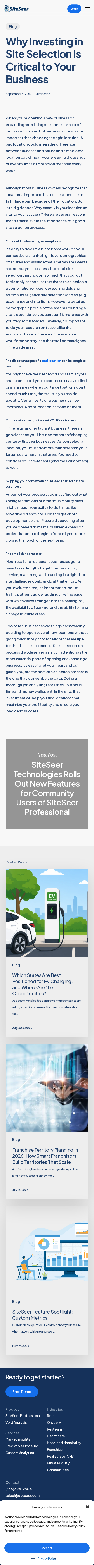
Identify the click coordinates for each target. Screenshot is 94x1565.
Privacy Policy (47, 1558)
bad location (51, 361)
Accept (47, 1548)
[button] (87, 1507)
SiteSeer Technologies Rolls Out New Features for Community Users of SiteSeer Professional (47, 784)
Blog (13, 26)
